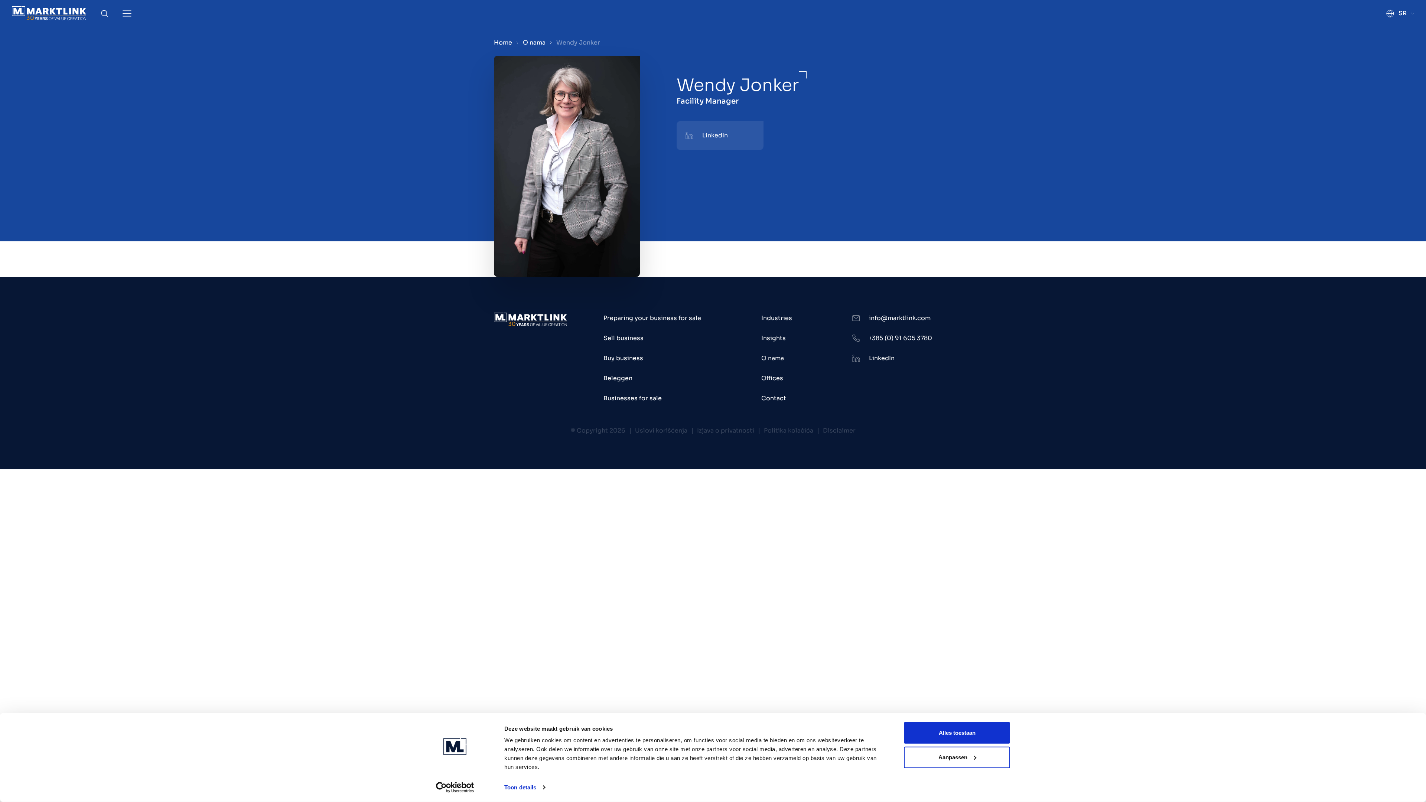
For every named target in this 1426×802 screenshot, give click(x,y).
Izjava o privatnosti (725, 430)
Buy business (623, 358)
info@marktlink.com (900, 318)
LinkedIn (715, 135)
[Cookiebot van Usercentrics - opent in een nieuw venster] (455, 787)
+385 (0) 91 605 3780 (900, 338)
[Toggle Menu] (127, 13)
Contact (773, 398)
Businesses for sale (632, 398)
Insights (773, 338)
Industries (776, 318)
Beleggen (617, 378)
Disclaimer (839, 430)
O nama (534, 42)
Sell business (623, 338)
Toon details (520, 787)
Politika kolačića (788, 430)
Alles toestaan (957, 733)
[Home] (49, 13)
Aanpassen (952, 757)
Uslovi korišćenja (661, 430)
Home (503, 42)
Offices (772, 378)
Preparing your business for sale (652, 318)
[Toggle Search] (104, 13)
